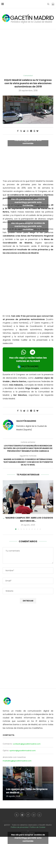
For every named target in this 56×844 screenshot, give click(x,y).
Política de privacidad (19, 827)
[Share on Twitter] (21, 131)
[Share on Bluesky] (37, 131)
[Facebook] (28, 815)
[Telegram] (22, 815)
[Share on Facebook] (18, 131)
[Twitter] (16, 815)
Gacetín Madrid (26, 421)
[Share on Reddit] (24, 131)
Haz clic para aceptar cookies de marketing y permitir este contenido (28, 140)
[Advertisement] (28, 52)
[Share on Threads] (34, 131)
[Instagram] (34, 815)
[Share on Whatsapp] (28, 131)
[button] (5, 505)
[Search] (48, 4)
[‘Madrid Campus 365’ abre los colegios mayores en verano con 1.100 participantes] (28, 497)
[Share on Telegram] (31, 131)
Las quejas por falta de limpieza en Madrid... (26, 790)
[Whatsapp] (39, 815)
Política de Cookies (37, 827)
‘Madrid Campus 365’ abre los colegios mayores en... (29, 519)
